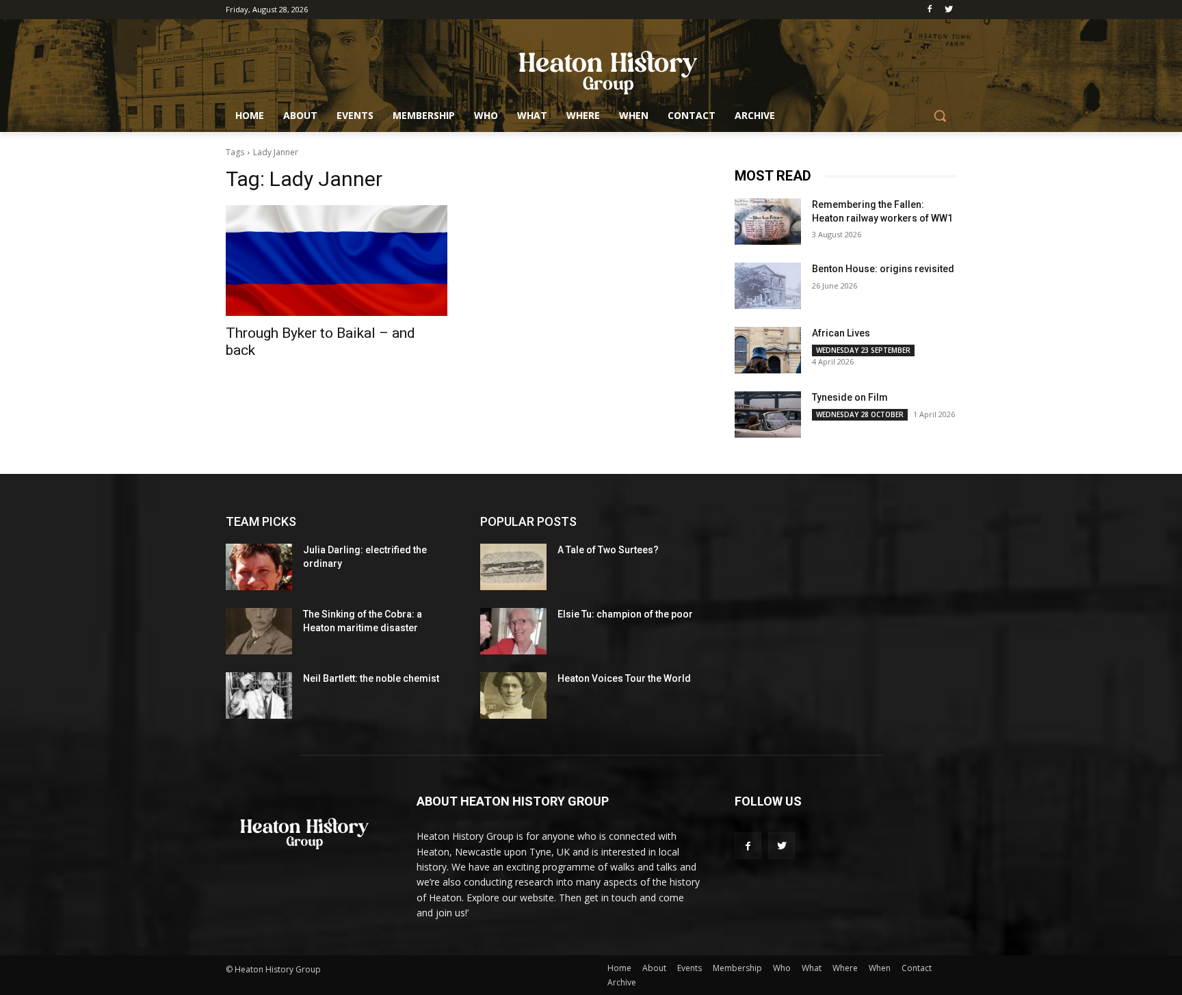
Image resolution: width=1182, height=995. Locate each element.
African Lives (841, 333)
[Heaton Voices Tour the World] (513, 695)
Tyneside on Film (850, 397)
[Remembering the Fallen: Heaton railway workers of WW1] (768, 221)
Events (689, 968)
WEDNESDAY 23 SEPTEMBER (863, 350)
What (812, 968)
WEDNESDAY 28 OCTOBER (860, 414)
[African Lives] (768, 350)
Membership (737, 968)
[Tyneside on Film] (768, 414)
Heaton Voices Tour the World (624, 678)
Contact (917, 968)
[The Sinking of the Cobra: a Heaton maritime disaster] (259, 631)
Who (782, 968)
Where (845, 968)
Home (619, 968)
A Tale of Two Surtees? (608, 549)
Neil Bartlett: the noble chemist (371, 678)
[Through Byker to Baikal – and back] (336, 260)
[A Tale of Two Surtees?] (513, 567)
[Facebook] (929, 10)
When (880, 968)
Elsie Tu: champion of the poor (625, 614)
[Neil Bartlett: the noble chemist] (259, 695)
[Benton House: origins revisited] (768, 286)
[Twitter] (948, 10)
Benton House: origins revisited (883, 268)
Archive (621, 982)
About (654, 968)
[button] (939, 115)
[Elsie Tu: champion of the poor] (513, 631)
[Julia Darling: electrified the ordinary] (259, 567)
